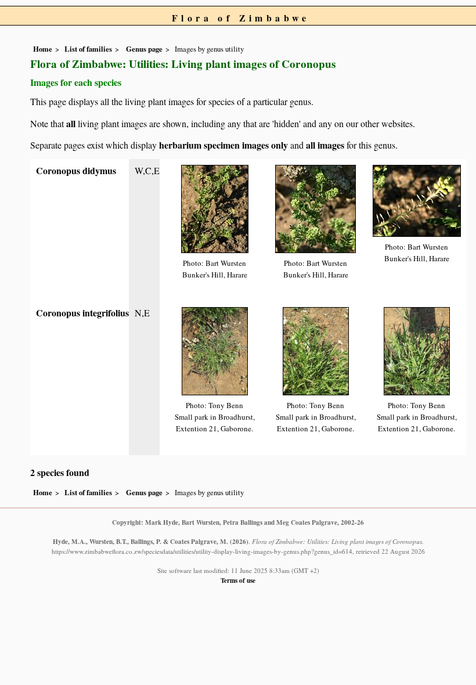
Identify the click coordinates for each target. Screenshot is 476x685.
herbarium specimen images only (223, 145)
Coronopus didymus (76, 170)
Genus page (144, 49)
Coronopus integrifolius (82, 312)
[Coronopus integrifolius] (215, 349)
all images (325, 145)
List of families (88, 49)
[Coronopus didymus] (214, 207)
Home (42, 49)
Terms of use (238, 580)
